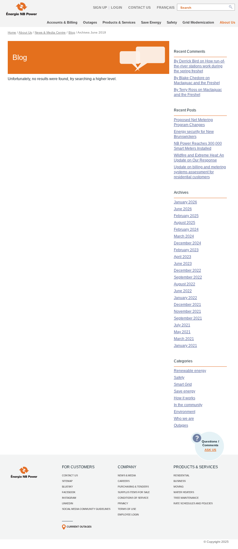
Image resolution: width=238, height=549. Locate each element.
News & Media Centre (50, 32)
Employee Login (128, 514)
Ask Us (210, 449)
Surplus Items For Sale (134, 492)
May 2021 (182, 332)
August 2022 (184, 284)
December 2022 (187, 270)
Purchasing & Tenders (133, 486)
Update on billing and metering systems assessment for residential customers (200, 172)
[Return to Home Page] (21, 9)
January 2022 (185, 298)
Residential (181, 475)
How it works (184, 398)
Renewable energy (190, 371)
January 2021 (185, 345)
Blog (71, 32)
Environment (184, 412)
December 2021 (187, 304)
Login (116, 7)
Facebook (68, 492)
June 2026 (183, 209)
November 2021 (187, 311)
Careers (124, 481)
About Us (227, 22)
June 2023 (183, 263)
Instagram (69, 498)
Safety (172, 22)
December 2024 (187, 243)
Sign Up (100, 7)
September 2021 (188, 318)
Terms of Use (127, 509)
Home (12, 32)
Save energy (184, 391)
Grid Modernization (198, 22)
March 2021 (184, 339)
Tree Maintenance (186, 498)
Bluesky (67, 486)
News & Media (127, 475)
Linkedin (67, 503)
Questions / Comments (210, 445)
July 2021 (182, 325)
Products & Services (119, 22)
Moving (178, 486)
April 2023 (182, 257)
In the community (188, 405)
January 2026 (185, 202)
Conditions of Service (133, 498)
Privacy (123, 503)
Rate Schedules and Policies (193, 503)
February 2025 (186, 216)
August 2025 (184, 222)
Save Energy (151, 22)
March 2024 (184, 236)
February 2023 (186, 250)
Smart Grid (183, 384)
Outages (90, 22)
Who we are (184, 418)
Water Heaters (184, 492)
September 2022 (188, 277)
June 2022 (183, 291)
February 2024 (186, 229)
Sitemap (67, 481)
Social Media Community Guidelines (86, 509)
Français (165, 7)
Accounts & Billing (62, 22)
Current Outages (79, 526)
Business (180, 481)
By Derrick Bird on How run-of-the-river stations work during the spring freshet (199, 66)
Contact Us (139, 7)
